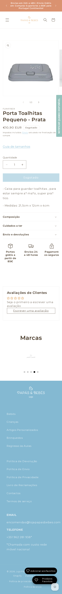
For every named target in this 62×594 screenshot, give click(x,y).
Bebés (11, 414)
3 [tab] (31, 372)
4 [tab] (34, 372)
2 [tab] (28, 372)
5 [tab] (38, 372)
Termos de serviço (19, 501)
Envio (25, 132)
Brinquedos (15, 437)
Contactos (14, 493)
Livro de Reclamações (22, 485)
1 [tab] (24, 372)
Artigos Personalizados (22, 429)
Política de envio (33, 587)
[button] (7, 20)
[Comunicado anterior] (6, 5)
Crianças (12, 421)
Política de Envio (18, 469)
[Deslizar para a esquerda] (23, 102)
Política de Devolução (22, 461)
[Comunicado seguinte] (55, 5)
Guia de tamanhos (16, 146)
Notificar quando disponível (59, 116)
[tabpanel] (31, 356)
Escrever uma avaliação (31, 310)
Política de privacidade (21, 581)
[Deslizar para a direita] (38, 102)
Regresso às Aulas (19, 445)
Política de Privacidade (23, 477)
